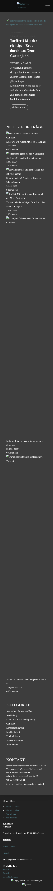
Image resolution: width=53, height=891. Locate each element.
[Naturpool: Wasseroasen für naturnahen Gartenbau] (26, 327)
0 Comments (12, 149)
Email (6, 853)
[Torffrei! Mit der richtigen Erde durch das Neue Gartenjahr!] (26, 196)
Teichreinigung (13, 736)
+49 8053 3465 (9, 846)
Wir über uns (12, 744)
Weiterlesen (20, 108)
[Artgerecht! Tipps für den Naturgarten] (25, 153)
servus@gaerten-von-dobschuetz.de (28, 784)
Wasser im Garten (14, 740)
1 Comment (11, 165)
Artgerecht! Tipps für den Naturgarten (24, 158)
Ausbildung (11, 715)
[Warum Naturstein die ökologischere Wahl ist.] (26, 566)
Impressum (6, 869)
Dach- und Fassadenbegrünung (20, 719)
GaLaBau (10, 723)
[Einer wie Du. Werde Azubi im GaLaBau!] (26, 135)
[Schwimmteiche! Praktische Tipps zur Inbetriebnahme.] (26, 171)
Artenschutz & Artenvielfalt (19, 711)
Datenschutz (7, 873)
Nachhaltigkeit (29, 36)
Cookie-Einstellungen (10, 877)
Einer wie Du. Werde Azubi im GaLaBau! (26, 142)
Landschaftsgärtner (15, 728)
